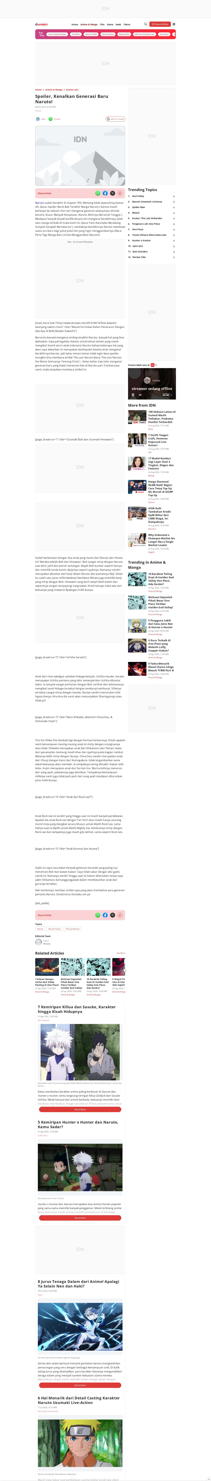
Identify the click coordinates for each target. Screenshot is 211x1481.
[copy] (120, 193)
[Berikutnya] (126, 970)
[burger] (174, 24)
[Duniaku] (41, 24)
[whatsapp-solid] (97, 193)
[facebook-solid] (105, 193)
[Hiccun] (38, 942)
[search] (146, 24)
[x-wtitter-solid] (112, 193)
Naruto (39, 202)
